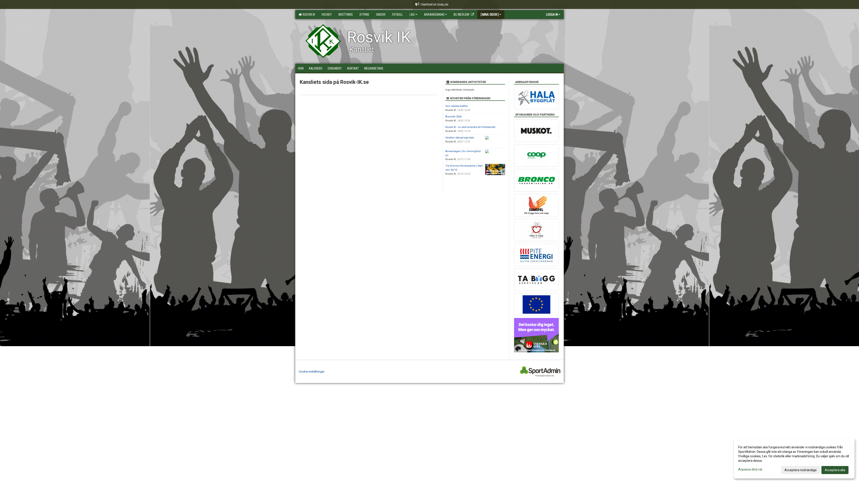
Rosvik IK (308, 14)
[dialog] (794, 458)
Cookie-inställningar (311, 371)
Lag (412, 14)
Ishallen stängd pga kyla (459, 137)
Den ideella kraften (456, 106)
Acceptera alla (835, 470)
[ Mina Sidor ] (490, 14)
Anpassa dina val (750, 469)
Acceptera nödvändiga (800, 470)
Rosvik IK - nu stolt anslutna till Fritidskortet (470, 127)
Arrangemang (434, 14)
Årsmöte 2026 (453, 116)
